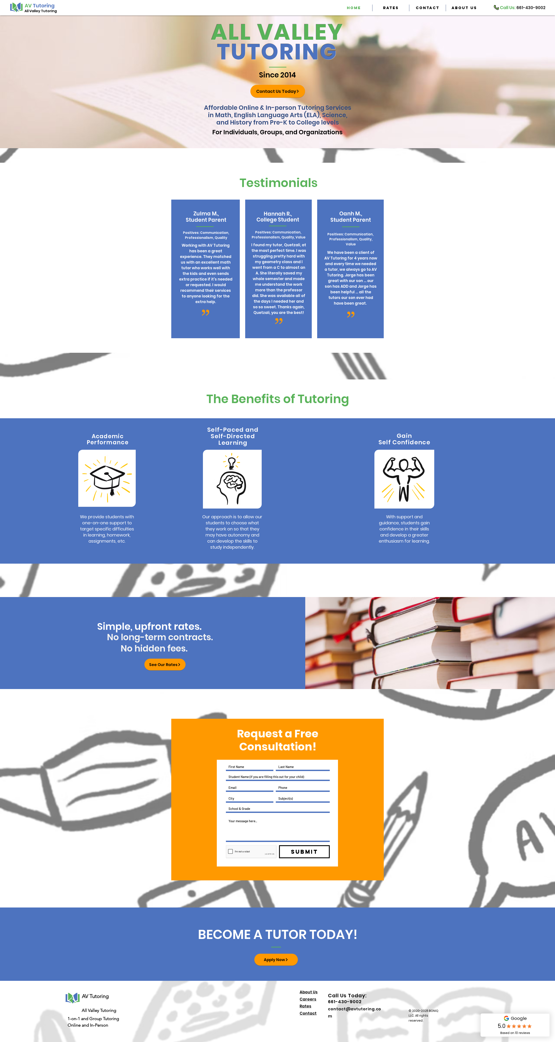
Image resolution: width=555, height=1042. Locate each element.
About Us (309, 992)
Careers (308, 999)
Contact (308, 1013)
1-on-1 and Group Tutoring (93, 1018)
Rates (305, 1006)
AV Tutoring (95, 996)
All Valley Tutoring (40, 10)
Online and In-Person (88, 1025)
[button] (464, 8)
